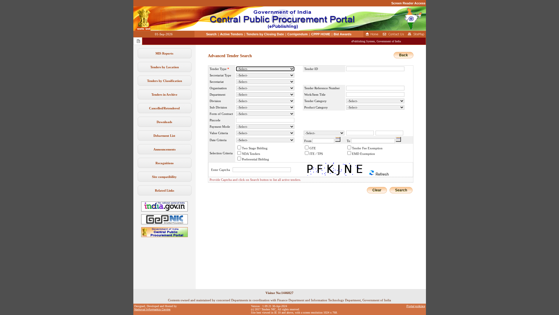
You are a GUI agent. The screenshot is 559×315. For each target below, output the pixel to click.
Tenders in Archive (164, 94)
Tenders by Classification (164, 81)
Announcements (164, 149)
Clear (376, 190)
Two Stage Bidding (255, 148)
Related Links (164, 190)
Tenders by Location (164, 67)
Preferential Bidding (255, 159)
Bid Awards (342, 34)
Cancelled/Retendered (164, 108)
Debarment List (164, 135)
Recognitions (164, 163)
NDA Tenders (251, 153)
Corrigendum (297, 34)
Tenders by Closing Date (265, 34)
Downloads (164, 122)
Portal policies (415, 306)
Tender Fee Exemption (367, 148)
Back (403, 55)
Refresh (381, 174)
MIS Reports (164, 53)
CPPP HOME (320, 34)
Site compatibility (164, 176)
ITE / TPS (316, 153)
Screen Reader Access (408, 3)
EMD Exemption (363, 153)
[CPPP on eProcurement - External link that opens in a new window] (164, 236)
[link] (164, 223)
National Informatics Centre (152, 309)
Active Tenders (231, 34)
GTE (312, 148)
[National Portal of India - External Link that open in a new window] (164, 210)
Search (211, 34)
